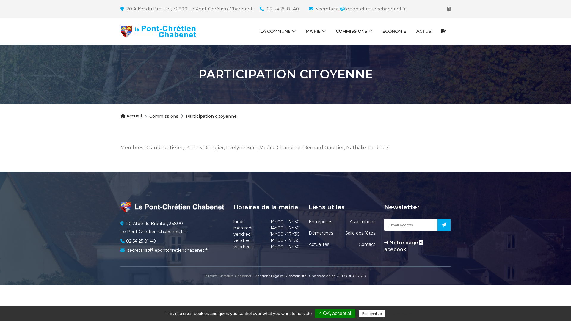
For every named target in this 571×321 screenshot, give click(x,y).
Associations (362, 221)
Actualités (319, 244)
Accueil (133, 116)
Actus (423, 31)
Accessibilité (296, 275)
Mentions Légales (268, 275)
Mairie (313, 31)
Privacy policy (399, 313)
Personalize (372, 313)
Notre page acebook (401, 246)
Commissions (351, 31)
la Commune (275, 31)
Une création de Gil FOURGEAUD (337, 275)
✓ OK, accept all (335, 313)
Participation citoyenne (211, 116)
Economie (394, 31)
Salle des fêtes (360, 233)
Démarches (321, 233)
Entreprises (320, 221)
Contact (367, 244)
